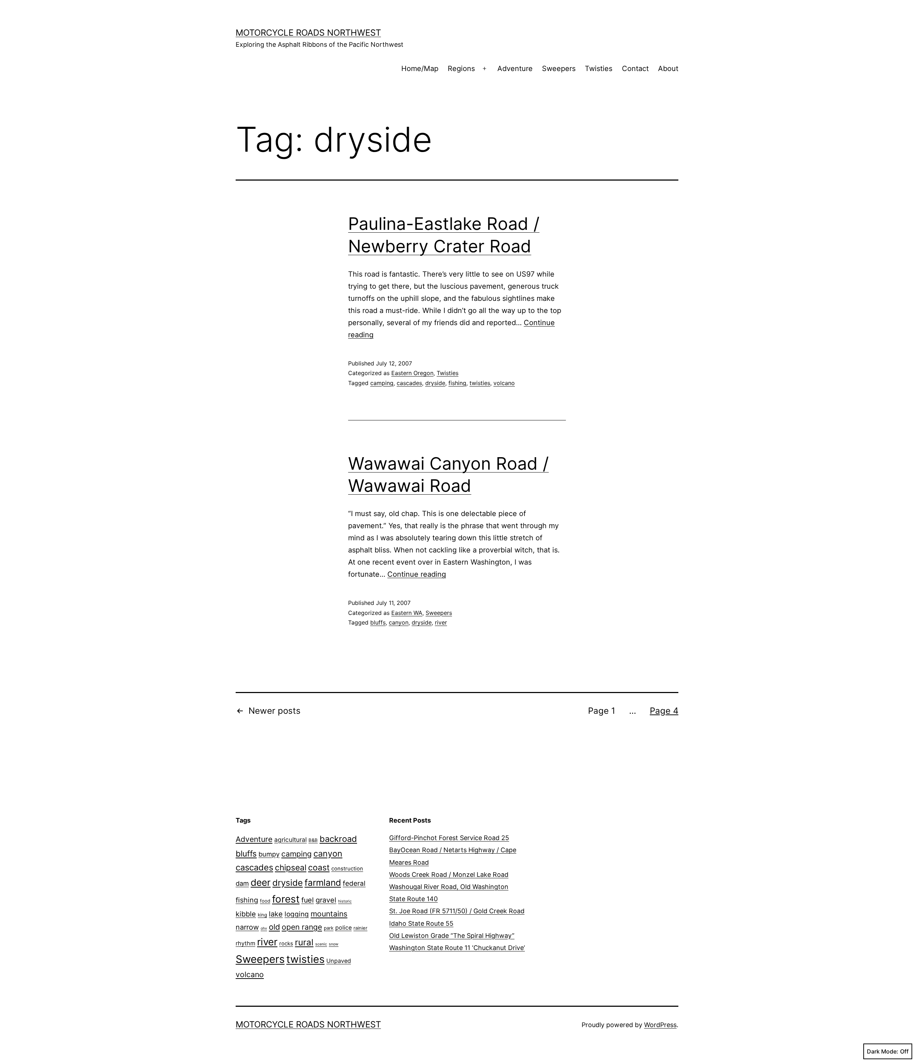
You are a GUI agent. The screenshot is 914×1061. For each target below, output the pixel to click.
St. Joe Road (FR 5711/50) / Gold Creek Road (456, 911)
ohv (264, 928)
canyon (398, 622)
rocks (286, 943)
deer (261, 882)
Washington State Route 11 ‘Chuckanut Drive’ (457, 947)
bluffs (378, 622)
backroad (338, 839)
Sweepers (559, 68)
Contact (635, 68)
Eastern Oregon (412, 373)
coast (319, 868)
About (668, 68)
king (262, 915)
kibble (246, 914)
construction (347, 868)
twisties (479, 382)
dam (242, 883)
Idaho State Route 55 (421, 923)
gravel (326, 900)
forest (286, 899)
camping (381, 382)
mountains (329, 913)
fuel (307, 900)
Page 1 (601, 711)
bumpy (269, 854)
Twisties (598, 68)
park (328, 928)
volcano (504, 382)
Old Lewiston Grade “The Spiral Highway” (451, 935)
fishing (457, 382)
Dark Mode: (882, 1051)
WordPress (660, 1025)
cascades (409, 382)
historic (345, 901)
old (274, 926)
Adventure (515, 68)
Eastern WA (406, 612)
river (441, 622)
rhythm (245, 943)
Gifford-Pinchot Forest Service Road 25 (449, 838)
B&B (313, 840)
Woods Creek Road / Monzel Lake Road (448, 874)
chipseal (290, 867)
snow (333, 944)
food (265, 901)
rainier (360, 928)
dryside (435, 382)
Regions (461, 68)
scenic (321, 944)
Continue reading (416, 574)
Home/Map (419, 68)
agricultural (290, 839)
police (343, 927)
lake (276, 914)
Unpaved (338, 960)
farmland (323, 882)
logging (297, 914)
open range (302, 927)
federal (354, 883)
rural (304, 942)
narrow (247, 927)
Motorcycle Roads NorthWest (308, 32)
